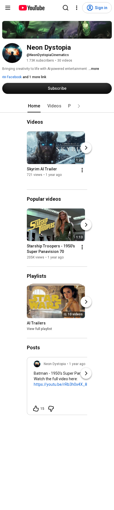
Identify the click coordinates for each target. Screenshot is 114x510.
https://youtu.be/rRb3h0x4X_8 (60, 384)
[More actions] (82, 170)
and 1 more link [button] (34, 77)
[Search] (65, 7)
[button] (79, 106)
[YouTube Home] (31, 7)
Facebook (14, 77)
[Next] (86, 147)
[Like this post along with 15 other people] (36, 408)
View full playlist (39, 329)
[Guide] (7, 7)
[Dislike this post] (50, 408)
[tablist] (57, 106)
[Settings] (76, 7)
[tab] (34, 106)
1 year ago (77, 364)
